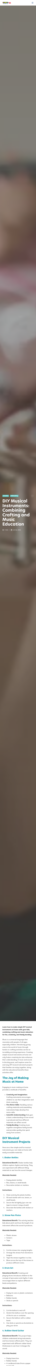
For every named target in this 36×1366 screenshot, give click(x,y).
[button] (32, 3)
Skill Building (14, 496)
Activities (5, 496)
